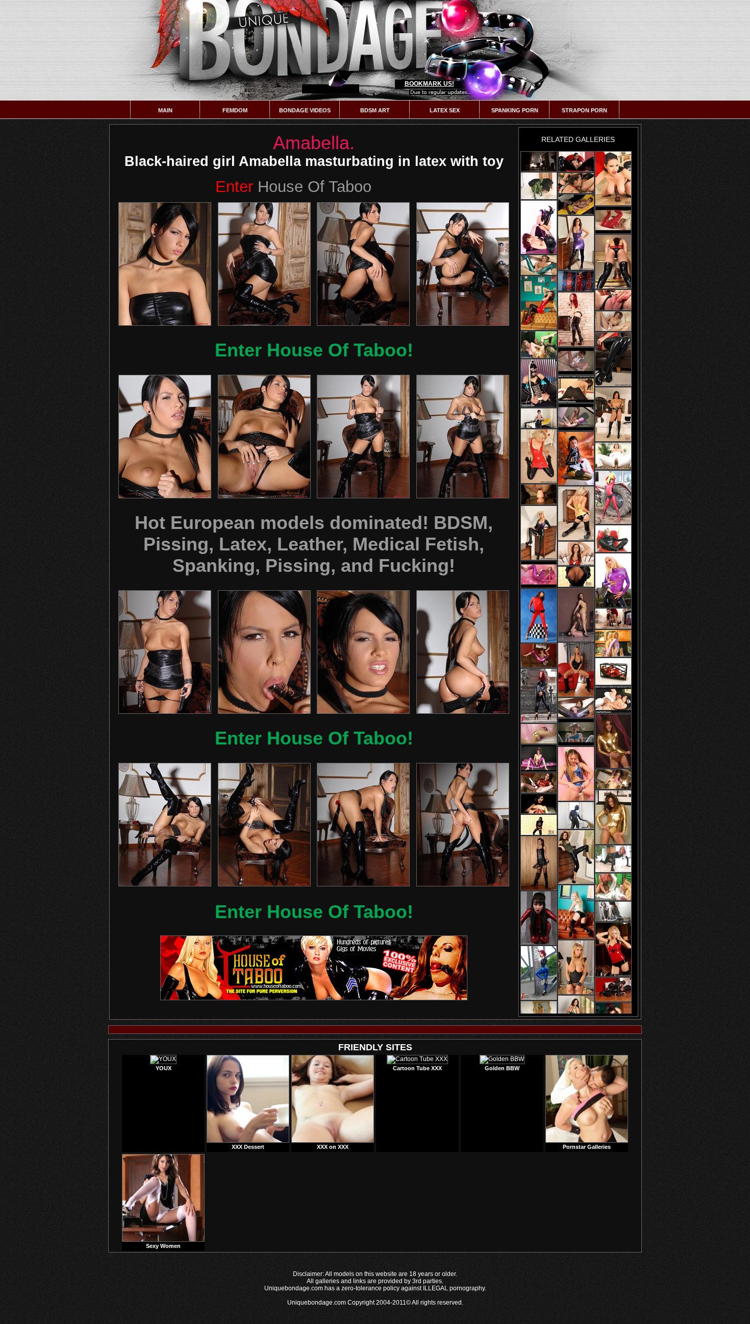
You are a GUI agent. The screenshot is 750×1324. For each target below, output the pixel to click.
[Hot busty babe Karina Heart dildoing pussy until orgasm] (613, 178)
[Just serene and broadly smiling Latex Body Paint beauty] (576, 857)
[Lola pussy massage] (576, 707)
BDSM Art (375, 110)
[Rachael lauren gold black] (576, 513)
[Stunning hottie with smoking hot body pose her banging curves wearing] (538, 973)
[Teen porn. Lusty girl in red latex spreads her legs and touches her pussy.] (613, 220)
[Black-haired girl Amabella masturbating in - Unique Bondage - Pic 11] (363, 652)
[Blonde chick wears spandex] (613, 859)
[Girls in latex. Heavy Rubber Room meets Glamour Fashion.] (613, 580)
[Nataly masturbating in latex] (538, 803)
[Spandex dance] (613, 779)
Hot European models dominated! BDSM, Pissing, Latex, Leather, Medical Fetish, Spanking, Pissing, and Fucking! (314, 544)
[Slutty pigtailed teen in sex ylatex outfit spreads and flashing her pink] (576, 774)
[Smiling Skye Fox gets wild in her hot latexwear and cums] (613, 300)
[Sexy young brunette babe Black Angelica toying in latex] (576, 576)
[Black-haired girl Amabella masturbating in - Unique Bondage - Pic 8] (462, 436)
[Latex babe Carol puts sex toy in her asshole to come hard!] (576, 669)
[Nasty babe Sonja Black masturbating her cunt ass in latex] (538, 863)
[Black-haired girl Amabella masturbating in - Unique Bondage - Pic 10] (264, 652)
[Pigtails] (613, 321)
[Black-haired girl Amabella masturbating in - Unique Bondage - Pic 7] (363, 436)
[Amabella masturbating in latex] (538, 161)
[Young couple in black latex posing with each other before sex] (538, 227)
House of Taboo (293, 187)
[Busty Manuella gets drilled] (613, 699)
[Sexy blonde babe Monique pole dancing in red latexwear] (576, 281)
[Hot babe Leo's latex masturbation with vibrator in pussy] (576, 161)
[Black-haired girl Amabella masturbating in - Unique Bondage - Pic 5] (164, 436)
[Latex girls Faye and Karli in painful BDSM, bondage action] (576, 615)
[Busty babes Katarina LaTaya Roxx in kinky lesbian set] (576, 967)
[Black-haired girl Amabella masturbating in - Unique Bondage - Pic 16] (462, 824)
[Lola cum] (538, 783)
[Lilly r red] (613, 949)
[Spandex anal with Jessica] (538, 344)
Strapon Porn (584, 110)
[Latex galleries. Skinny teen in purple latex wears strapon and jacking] (538, 758)
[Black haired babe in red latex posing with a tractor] (613, 497)
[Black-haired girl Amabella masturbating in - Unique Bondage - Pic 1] (164, 264)
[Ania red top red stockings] (576, 553)
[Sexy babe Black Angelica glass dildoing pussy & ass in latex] (538, 824)
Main (165, 110)
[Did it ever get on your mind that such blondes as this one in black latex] (538, 532)
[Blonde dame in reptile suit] (538, 186)
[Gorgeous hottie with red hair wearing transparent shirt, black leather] (576, 319)
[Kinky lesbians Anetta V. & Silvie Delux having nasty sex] (576, 183)
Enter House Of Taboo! (314, 350)
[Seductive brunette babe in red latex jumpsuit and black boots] (538, 918)
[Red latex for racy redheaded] (613, 671)
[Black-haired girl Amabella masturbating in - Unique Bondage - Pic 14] (264, 824)
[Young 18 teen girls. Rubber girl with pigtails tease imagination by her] (576, 732)
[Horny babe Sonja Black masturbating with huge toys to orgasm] (538, 494)
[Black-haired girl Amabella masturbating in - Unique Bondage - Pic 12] (462, 652)
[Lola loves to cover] (538, 734)
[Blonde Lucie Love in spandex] (613, 887)
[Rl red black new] (538, 456)
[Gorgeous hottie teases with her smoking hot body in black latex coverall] (538, 695)
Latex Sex (445, 110)
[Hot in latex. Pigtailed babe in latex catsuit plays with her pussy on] (538, 574)
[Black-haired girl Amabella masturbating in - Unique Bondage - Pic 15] (363, 824)
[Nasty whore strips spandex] (576, 815)
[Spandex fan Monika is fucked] (613, 456)
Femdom (234, 110)
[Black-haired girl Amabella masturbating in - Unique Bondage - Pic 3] (363, 264)
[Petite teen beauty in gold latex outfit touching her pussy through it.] (613, 741)
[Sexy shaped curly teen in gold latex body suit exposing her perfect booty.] (613, 817)
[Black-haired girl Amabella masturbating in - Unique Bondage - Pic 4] (462, 264)
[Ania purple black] (576, 242)
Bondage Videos (305, 110)
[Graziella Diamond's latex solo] (538, 418)
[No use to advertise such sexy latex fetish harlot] (538, 303)
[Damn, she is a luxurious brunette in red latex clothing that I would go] (613, 359)
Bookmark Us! (429, 83)
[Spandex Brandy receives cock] (576, 389)
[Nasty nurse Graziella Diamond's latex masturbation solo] (576, 204)
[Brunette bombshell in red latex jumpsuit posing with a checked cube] (538, 616)
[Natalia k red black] (613, 261)
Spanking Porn (514, 110)
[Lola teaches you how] (538, 265)
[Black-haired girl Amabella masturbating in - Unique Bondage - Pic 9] (164, 652)
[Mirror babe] (613, 911)
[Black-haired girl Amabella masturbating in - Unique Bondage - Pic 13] (164, 824)
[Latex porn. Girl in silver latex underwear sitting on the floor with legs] (576, 361)
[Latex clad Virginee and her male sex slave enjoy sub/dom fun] (613, 989)
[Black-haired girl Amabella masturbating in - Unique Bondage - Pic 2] (264, 264)
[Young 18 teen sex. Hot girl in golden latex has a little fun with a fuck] (576, 417)
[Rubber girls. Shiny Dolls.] (538, 655)
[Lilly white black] (576, 912)
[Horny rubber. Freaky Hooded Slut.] (538, 383)
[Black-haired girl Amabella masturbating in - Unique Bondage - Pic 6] (264, 436)
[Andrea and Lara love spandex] (613, 643)
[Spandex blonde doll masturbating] (613, 538)
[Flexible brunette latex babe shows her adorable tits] (576, 458)
